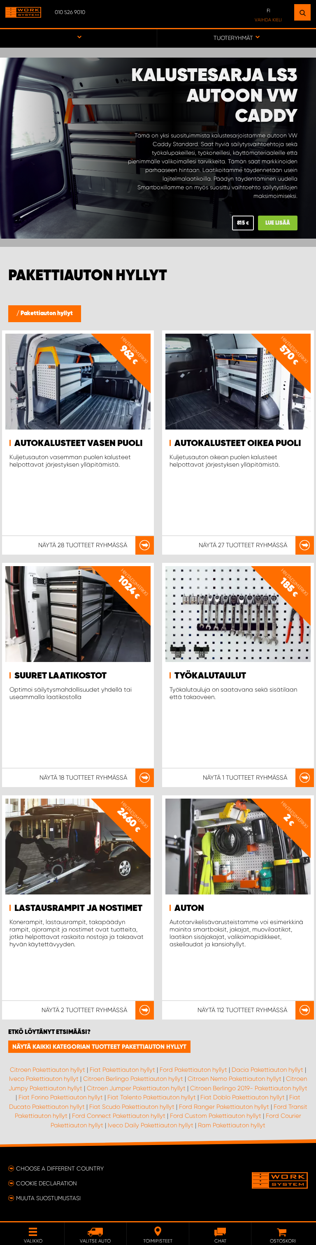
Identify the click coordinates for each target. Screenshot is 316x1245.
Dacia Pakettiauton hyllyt (267, 1069)
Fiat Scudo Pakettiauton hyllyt (131, 1106)
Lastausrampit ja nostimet (78, 908)
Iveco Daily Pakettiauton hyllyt (150, 1125)
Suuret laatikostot (60, 676)
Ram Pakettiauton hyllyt (231, 1125)
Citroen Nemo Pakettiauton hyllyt (234, 1078)
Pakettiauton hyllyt (47, 313)
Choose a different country (60, 1168)
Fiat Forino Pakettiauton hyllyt (61, 1097)
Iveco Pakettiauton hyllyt (44, 1078)
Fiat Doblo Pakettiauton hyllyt (242, 1097)
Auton (189, 908)
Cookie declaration (46, 1183)
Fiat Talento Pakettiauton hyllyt (151, 1097)
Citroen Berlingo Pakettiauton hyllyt (133, 1078)
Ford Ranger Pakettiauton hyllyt (224, 1106)
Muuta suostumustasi (48, 1198)
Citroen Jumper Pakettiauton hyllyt (136, 1088)
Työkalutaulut (210, 676)
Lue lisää (277, 223)
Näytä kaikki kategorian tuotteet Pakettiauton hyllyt (99, 1046)
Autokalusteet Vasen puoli (78, 443)
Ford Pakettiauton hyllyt (193, 1069)
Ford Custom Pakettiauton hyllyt (215, 1116)
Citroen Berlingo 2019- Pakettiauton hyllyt (248, 1088)
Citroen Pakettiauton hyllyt (47, 1069)
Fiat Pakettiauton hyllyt (122, 1069)
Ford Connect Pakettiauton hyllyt (118, 1116)
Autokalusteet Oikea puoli (237, 443)
